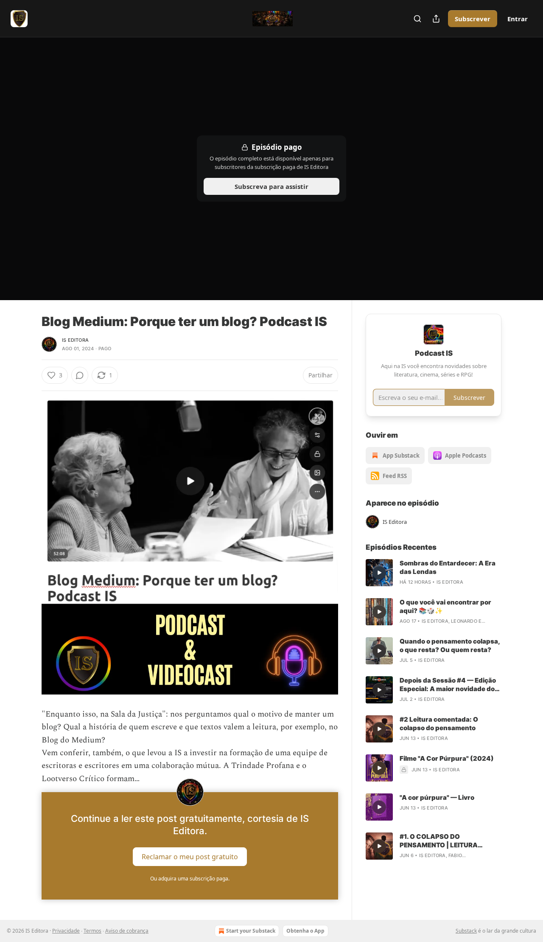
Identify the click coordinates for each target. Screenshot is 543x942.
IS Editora (75, 340)
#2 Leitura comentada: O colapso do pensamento (439, 723)
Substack (466, 930)
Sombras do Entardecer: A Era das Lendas (447, 567)
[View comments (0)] (79, 375)
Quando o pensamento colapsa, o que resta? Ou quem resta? (450, 645)
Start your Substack (250, 930)
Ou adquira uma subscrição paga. (190, 878)
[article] (433, 573)
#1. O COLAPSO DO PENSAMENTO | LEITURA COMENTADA (439, 840)
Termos (92, 930)
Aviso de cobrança (126, 930)
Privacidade (66, 930)
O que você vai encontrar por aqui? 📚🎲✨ (445, 606)
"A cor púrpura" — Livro (437, 797)
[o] (379, 572)
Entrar (517, 18)
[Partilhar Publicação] (436, 18)
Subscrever (472, 18)
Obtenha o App (305, 930)
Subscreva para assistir (271, 186)
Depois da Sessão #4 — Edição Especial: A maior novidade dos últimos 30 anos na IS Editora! (449, 684)
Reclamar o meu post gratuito (190, 856)
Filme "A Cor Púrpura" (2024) (447, 758)
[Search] (417, 18)
